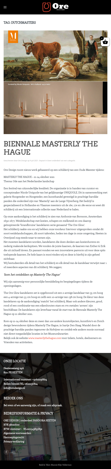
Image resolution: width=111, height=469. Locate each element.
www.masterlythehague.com (44, 338)
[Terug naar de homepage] (55, 7)
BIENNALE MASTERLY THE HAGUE (51, 148)
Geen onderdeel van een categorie (61, 161)
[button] (5, 7)
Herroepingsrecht (14, 437)
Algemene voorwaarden (17, 433)
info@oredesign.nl (14, 388)
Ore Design (22, 161)
